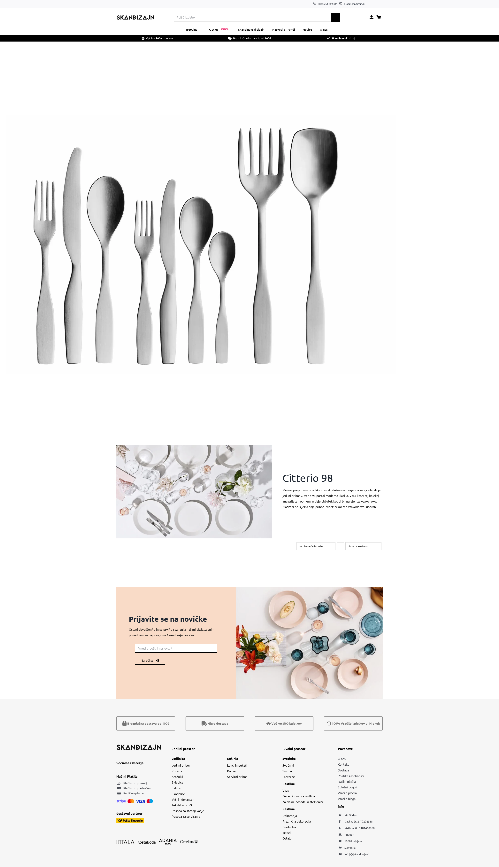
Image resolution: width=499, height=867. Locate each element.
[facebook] (369, 4)
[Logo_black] (135, 17)
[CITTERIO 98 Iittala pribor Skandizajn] (201, 244)
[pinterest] (381, 4)
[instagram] (375, 4)
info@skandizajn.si (354, 3)
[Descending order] (340, 546)
